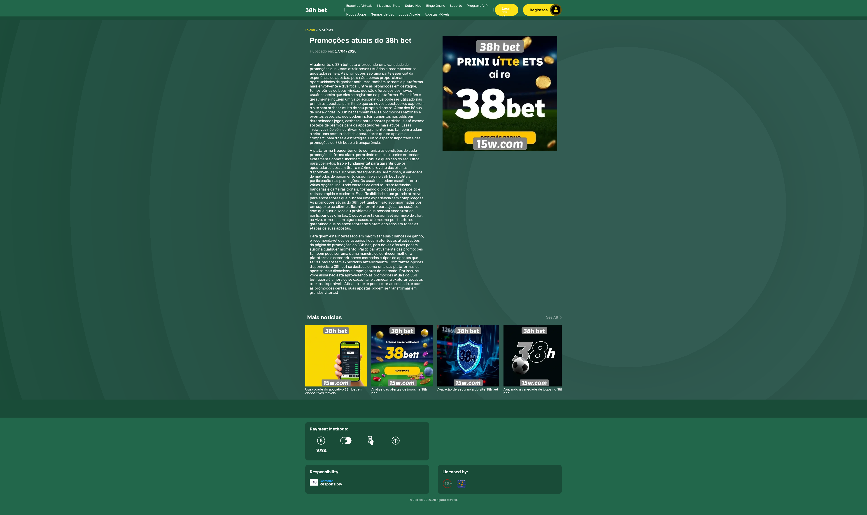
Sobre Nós (413, 5)
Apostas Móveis (437, 14)
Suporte (456, 5)
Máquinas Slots (389, 5)
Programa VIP (477, 5)
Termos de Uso (382, 14)
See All (552, 317)
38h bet (316, 10)
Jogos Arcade (409, 14)
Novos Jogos (356, 14)
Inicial (310, 30)
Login (507, 11)
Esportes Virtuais (359, 5)
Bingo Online (435, 5)
